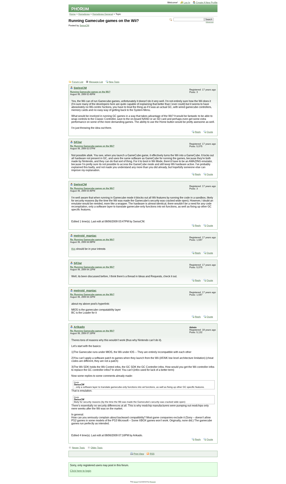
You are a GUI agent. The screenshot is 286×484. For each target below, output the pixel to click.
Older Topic (97, 447)
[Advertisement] (141, 51)
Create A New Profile (206, 2)
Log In (187, 2)
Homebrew (84, 14)
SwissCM (84, 25)
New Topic (114, 82)
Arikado (79, 327)
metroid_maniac (85, 235)
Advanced (210, 22)
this (73, 248)
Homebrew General (102, 14)
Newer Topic (78, 447)
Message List (96, 82)
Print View (139, 454)
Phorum (153, 482)
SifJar (78, 142)
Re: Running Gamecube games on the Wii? (92, 146)
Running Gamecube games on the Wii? (90, 92)
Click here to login (80, 470)
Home (72, 14)
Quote (210, 132)
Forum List (77, 82)
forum (136, 482)
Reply (198, 132)
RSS (152, 454)
